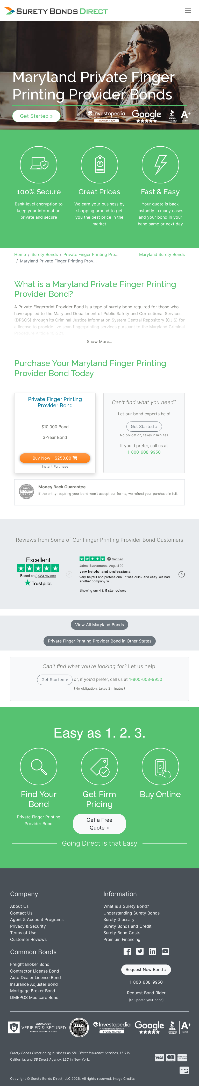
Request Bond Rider (146, 992)
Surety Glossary (118, 919)
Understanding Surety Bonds (131, 913)
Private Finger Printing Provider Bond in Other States (99, 641)
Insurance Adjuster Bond (34, 984)
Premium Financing (121, 939)
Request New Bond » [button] (146, 969)
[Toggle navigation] (188, 10)
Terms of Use (23, 932)
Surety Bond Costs (121, 932)
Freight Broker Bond (29, 964)
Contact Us (21, 913)
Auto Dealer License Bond (35, 977)
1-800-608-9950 (144, 452)
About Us (19, 906)
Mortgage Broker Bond (32, 990)
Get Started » (36, 116)
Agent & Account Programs (36, 919)
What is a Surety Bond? (126, 906)
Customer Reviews (28, 939)
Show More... (99, 341)
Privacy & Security (28, 926)
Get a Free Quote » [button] (99, 824)
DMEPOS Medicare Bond (34, 997)
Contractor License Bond (34, 971)
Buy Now (52, 458)
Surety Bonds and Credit (127, 926)
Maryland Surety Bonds (162, 254)
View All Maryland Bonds (99, 624)
